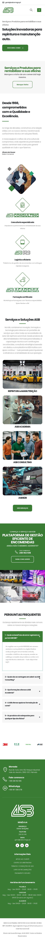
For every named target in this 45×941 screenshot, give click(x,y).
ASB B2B (22, 497)
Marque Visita (22, 85)
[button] (31, 10)
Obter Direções (22, 829)
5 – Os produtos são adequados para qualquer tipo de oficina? (19, 717)
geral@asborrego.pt (22, 840)
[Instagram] (22, 845)
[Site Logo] (8, 10)
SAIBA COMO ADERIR (22, 559)
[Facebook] (17, 845)
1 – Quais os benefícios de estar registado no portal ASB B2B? (22, 636)
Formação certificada (22, 297)
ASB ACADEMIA (22, 426)
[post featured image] (22, 374)
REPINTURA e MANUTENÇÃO (22, 391)
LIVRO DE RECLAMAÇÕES (22, 870)
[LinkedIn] (27, 845)
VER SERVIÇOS (22, 508)
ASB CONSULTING (22, 462)
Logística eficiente (22, 259)
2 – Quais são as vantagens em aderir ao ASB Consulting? (22, 678)
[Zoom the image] (11, 578)
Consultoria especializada (22, 222)
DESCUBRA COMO (14, 48)
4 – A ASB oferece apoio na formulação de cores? (21, 704)
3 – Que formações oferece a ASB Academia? (18, 691)
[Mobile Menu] (39, 10)
